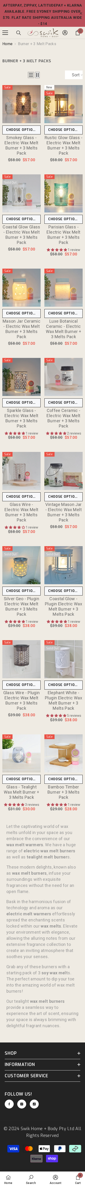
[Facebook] (9, 1104)
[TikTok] (34, 1104)
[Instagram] (21, 1104)
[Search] (18, 33)
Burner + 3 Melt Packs (37, 44)
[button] (31, 75)
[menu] (5, 32)
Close (81, 13)
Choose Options (22, 130)
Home (7, 44)
